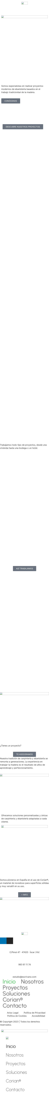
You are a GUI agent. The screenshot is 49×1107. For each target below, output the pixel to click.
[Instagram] (10, 940)
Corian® (13, 999)
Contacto (15, 1005)
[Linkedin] (3, 940)
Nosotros (32, 981)
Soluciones (16, 993)
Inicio (9, 981)
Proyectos (15, 987)
